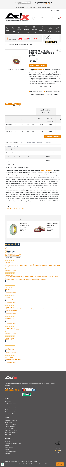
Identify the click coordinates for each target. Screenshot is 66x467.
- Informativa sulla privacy (11, 464)
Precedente (9, 257)
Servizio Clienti (20, 7)
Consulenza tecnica (10, 426)
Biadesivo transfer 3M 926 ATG (52, 224)
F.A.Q (27, 7)
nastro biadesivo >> (47, 170)
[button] (55, 17)
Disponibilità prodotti (10, 408)
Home (6, 44)
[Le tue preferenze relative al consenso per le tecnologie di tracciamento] (2, 464)
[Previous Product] (57, 50)
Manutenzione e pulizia (42, 31)
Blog (39, 7)
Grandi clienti (8, 422)
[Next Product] (60, 50)
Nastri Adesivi (7, 31)
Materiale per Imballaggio (26, 31)
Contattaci (33, 7)
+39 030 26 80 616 (13, 390)
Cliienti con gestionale (10, 424)
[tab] (13, 142)
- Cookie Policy (34, 464)
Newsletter (7, 453)
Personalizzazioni (9, 428)
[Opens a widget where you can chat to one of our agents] (60, 464)
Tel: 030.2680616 (24, 3)
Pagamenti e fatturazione (11, 406)
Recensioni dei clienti (10, 451)
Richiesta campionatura (11, 430)
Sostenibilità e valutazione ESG (13, 443)
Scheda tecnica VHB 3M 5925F (15, 209)
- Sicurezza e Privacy (43, 464)
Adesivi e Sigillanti (19, 31)
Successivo (17, 257)
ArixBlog (7, 449)
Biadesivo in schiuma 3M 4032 (25, 224)
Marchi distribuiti (9, 447)
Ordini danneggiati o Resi (11, 412)
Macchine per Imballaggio (34, 31)
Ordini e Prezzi (8, 401)
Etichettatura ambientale (11, 432)
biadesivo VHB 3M (39, 69)
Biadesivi (13, 31)
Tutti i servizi (8, 434)
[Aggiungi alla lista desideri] (49, 65)
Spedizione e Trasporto (11, 403)
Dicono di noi (46, 7)
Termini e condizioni (10, 414)
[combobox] (42, 18)
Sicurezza (50, 31)
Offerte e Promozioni (10, 410)
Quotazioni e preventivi (11, 420)
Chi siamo (7, 441)
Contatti (7, 445)
